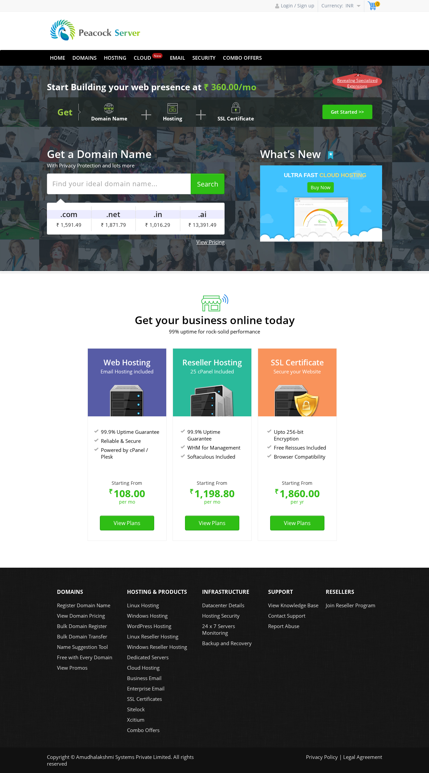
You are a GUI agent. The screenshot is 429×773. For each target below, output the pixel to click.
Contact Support (286, 615)
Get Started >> (347, 112)
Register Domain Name (83, 605)
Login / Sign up (297, 5)
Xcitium (135, 719)
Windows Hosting (147, 615)
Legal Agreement (362, 757)
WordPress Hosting (149, 626)
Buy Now (320, 187)
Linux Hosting (143, 605)
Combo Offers (242, 57)
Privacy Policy (322, 757)
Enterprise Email (146, 688)
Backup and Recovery (227, 643)
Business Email (144, 678)
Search (207, 184)
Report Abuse (283, 626)
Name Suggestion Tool (82, 646)
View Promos (72, 667)
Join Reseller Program (350, 605)
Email (177, 57)
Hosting (115, 57)
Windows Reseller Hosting (157, 646)
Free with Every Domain (84, 657)
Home (57, 57)
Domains (84, 57)
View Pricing (210, 242)
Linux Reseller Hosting (152, 636)
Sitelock (136, 709)
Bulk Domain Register (82, 626)
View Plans (127, 523)
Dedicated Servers (148, 657)
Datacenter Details (223, 605)
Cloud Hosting (143, 667)
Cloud (147, 57)
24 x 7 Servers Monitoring (218, 629)
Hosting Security (221, 615)
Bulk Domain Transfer (82, 636)
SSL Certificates (144, 698)
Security (204, 57)
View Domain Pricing (81, 615)
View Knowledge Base (293, 605)
